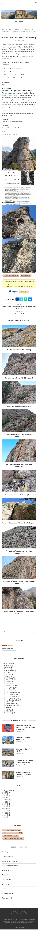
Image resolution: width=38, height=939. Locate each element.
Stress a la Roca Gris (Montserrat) (19, 406)
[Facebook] (12, 912)
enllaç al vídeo (6, 58)
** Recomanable (11, 836)
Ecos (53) (12, 689)
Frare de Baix (25, 275)
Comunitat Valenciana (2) (13, 705)
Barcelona (17, 29)
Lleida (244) (9, 711)
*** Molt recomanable (11, 275)
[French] (7, 645)
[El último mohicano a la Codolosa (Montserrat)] (19, 481)
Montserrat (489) (12, 685)
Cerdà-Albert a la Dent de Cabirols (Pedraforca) (24, 761)
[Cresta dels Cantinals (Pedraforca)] (8, 740)
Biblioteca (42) (8, 665)
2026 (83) (7, 792)
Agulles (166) (13, 687)
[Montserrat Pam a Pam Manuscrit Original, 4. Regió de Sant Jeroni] (8, 728)
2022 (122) (7, 799)
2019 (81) (7, 805)
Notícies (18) (8, 669)
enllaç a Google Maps (9, 95)
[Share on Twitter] (21, 299)
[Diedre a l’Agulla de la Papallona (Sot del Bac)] (8, 775)
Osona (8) (10, 702)
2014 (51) (7, 814)
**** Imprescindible (12, 830)
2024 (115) (7, 795)
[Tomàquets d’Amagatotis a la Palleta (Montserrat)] (19, 537)
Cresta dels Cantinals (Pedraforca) (23, 738)
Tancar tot (11, 663)
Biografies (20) (8, 667)
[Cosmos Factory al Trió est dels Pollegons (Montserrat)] (19, 567)
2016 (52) (7, 810)
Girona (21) (9, 709)
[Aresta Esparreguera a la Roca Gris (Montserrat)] (19, 420)
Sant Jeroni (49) (14, 698)
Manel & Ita (5, 884)
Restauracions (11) (10, 670)
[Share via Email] (30, 299)
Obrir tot (4, 663)
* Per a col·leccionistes (13, 838)
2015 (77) (7, 812)
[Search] (36, 3)
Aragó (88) (8, 676)
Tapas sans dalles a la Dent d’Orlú (25, 750)
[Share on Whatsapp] (25, 299)
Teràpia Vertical (7, 898)
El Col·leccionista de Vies (10, 866)
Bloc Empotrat (6, 852)
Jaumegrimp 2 (6, 870)
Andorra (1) (9, 674)
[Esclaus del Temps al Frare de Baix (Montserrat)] (19, 450)
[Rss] (21, 912)
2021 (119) (7, 801)
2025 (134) (7, 794)
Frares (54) (12, 691)
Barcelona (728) (10, 678)
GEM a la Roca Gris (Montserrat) (19, 350)
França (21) (9, 707)
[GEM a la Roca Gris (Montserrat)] (19, 336)
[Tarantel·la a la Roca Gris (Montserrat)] (19, 364)
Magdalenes (5, 31)
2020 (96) (7, 803)
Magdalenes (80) (14, 692)
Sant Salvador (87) (15, 700)
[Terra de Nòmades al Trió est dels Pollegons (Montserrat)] (19, 509)
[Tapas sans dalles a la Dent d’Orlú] (8, 752)
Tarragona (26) (10, 713)
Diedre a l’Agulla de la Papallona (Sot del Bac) (23, 773)
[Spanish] (11, 645)
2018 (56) (7, 806)
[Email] (16, 912)
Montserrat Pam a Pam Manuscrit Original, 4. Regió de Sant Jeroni (25, 727)
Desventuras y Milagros (9, 134)
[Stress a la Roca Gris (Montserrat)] (19, 392)
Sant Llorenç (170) (13, 703)
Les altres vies (6, 879)
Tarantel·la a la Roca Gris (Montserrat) (19, 378)
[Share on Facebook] (17, 299)
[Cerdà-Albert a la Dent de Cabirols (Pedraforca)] (8, 763)
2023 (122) (7, 797)
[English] (5, 645)
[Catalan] (3, 645)
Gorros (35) (14, 694)
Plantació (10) (15, 696)
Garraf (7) (10, 683)
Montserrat (27, 29)
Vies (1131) (7, 672)
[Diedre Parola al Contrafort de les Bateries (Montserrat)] (19, 598)
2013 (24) (7, 816)
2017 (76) (7, 808)
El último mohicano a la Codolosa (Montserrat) (19, 495)
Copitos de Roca (7, 856)
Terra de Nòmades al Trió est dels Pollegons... (19, 523)
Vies (9, 29)
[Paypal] (25, 912)
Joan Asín (5, 875)
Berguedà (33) (11, 680)
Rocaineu (5, 889)
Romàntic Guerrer (7, 893)
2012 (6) (6, 817)
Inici (3, 29)
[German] (9, 645)
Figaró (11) (10, 681)
